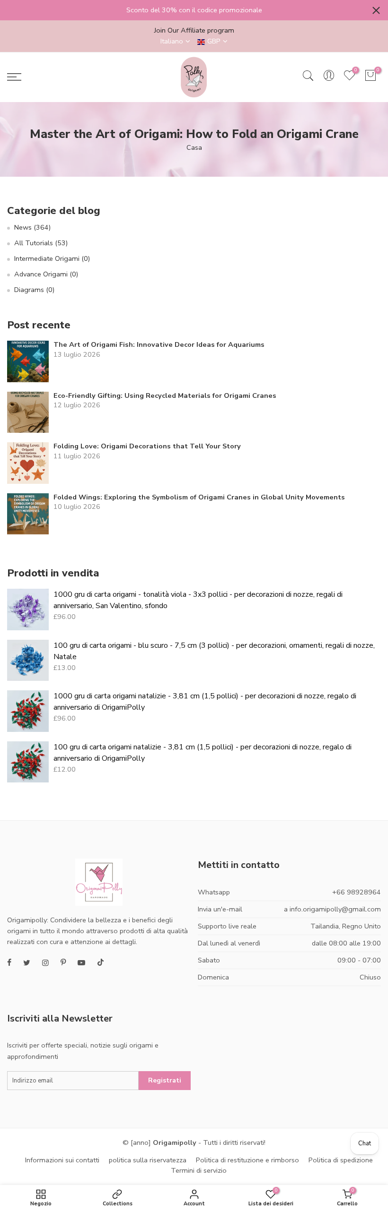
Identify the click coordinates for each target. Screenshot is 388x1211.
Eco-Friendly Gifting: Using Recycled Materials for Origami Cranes (164, 396)
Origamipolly (174, 1142)
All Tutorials (41, 243)
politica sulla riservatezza (147, 1160)
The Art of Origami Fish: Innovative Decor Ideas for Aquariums (159, 345)
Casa (194, 147)
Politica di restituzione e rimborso (247, 1160)
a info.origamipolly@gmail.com (332, 909)
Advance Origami (46, 274)
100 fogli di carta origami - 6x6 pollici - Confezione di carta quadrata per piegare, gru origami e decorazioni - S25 (81, 1190)
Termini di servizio (199, 1170)
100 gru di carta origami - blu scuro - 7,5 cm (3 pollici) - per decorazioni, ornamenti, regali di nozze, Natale (214, 651)
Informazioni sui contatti (62, 1160)
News (32, 227)
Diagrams (34, 289)
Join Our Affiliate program (194, 30)
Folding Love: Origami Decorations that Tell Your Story (147, 446)
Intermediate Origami (52, 258)
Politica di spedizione (341, 1160)
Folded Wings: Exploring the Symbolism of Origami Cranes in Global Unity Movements (199, 497)
